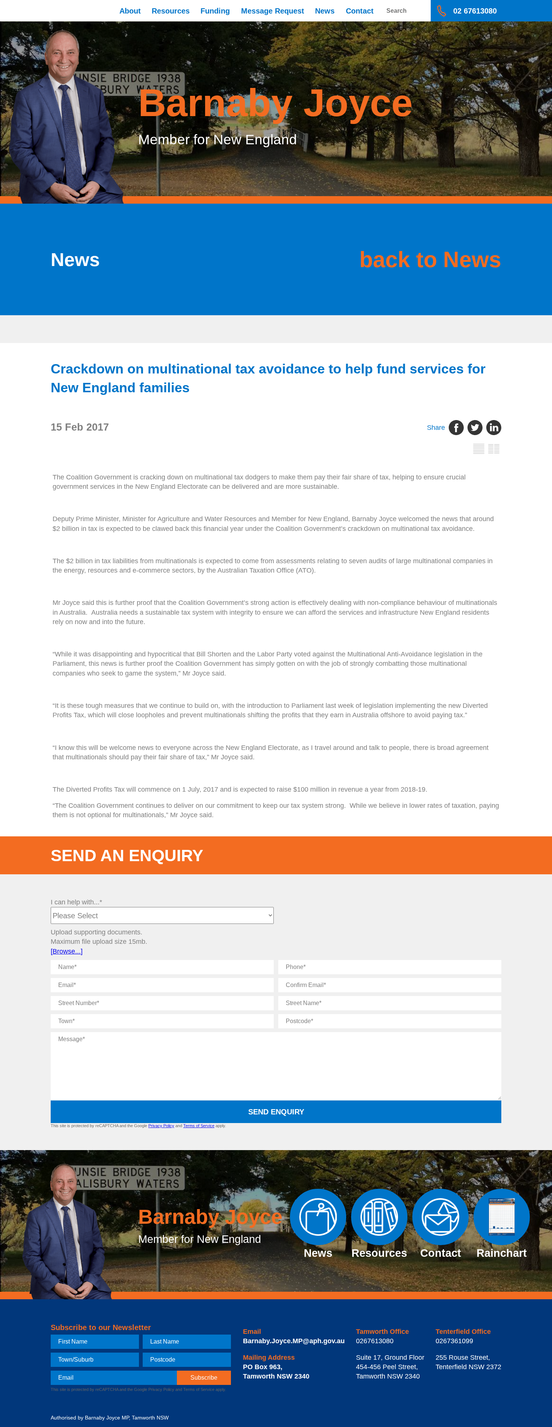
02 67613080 (475, 11)
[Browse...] (67, 951)
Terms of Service (198, 1125)
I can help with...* (76, 902)
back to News (430, 259)
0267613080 (375, 1341)
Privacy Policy (161, 1125)
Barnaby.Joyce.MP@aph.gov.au (294, 1341)
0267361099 (454, 1341)
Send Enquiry (276, 1112)
